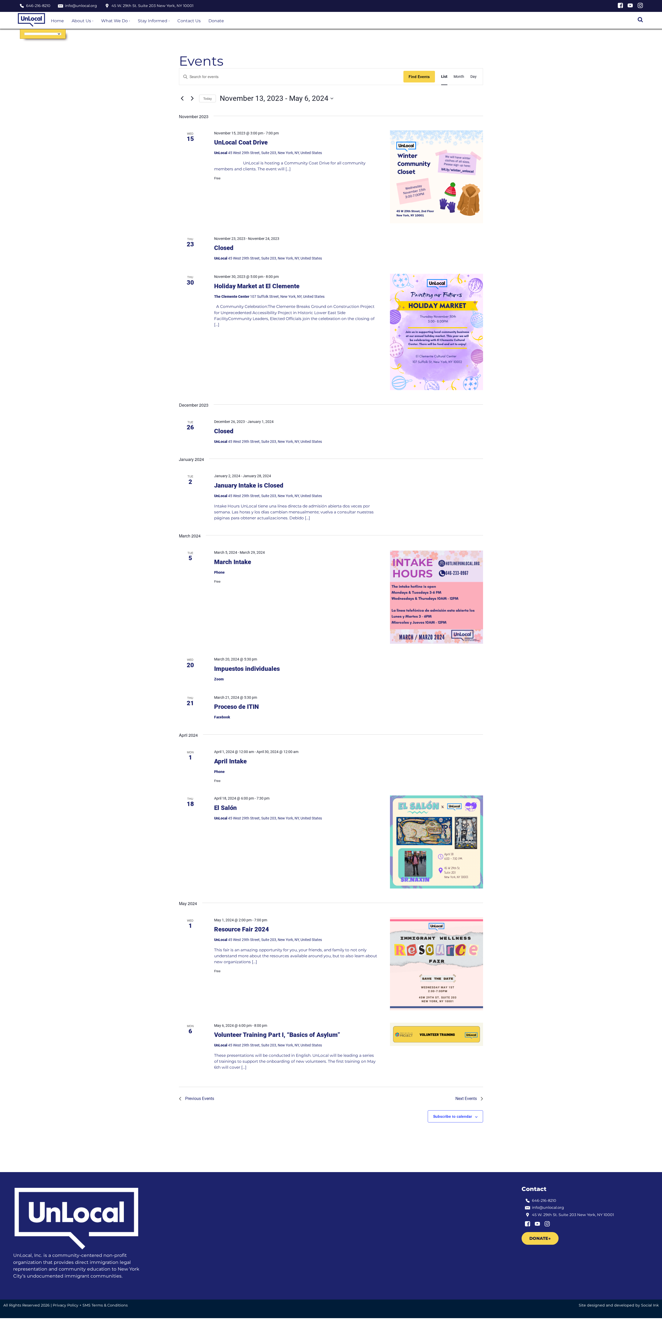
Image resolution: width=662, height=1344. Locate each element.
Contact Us (189, 20)
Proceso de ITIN (236, 706)
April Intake (230, 761)
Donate (216, 20)
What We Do (114, 20)
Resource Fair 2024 (241, 929)
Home (57, 20)
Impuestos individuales (247, 668)
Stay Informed (152, 20)
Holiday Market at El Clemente (256, 286)
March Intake (232, 562)
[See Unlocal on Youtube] (630, 6)
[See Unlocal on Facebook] (620, 6)
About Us (81, 20)
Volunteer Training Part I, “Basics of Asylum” (277, 1034)
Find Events (419, 76)
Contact (534, 1189)
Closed (224, 248)
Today (207, 98)
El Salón (225, 807)
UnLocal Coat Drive (241, 142)
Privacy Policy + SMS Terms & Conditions (90, 1305)
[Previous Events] (182, 98)
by (619, 1305)
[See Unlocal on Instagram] (640, 6)
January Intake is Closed (248, 485)
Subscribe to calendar (452, 1116)
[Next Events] (192, 98)
